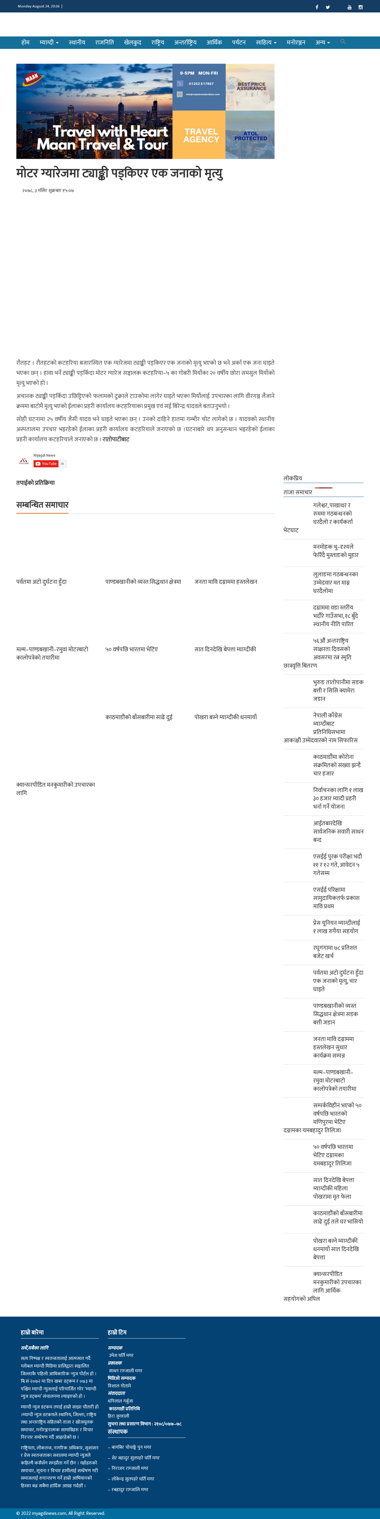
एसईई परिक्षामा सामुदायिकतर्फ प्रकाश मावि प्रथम (336, 898)
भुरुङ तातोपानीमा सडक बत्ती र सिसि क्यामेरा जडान (338, 690)
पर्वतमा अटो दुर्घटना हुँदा (41, 582)
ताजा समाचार (298, 492)
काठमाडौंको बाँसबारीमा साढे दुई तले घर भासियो (338, 1217)
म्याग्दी (47, 42)
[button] (343, 42)
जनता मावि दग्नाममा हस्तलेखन (225, 582)
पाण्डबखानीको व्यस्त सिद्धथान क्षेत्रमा (143, 582)
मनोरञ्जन (296, 42)
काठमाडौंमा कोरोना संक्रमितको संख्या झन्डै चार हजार (337, 765)
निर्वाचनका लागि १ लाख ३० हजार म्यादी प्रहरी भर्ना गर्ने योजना (338, 798)
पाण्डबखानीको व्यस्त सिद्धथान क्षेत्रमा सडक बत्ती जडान (335, 1014)
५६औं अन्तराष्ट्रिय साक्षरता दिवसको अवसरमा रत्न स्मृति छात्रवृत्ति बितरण (318, 653)
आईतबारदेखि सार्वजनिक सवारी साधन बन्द (338, 831)
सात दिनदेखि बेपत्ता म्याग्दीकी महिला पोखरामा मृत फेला (333, 1188)
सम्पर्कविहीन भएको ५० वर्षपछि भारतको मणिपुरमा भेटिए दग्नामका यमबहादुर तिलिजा (323, 1118)
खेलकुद (132, 42)
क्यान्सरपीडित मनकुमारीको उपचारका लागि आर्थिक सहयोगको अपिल (322, 1286)
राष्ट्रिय (157, 42)
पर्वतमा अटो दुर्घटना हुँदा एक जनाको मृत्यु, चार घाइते (338, 981)
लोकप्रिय (293, 479)
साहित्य (264, 42)
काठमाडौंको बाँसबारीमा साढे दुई (138, 717)
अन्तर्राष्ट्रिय (185, 42)
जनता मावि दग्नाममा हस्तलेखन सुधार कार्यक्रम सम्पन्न (333, 1047)
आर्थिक (214, 42)
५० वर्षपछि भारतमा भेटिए (131, 650)
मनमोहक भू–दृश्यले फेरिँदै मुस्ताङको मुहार (336, 551)
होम (25, 42)
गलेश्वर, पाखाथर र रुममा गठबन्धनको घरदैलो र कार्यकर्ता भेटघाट (318, 518)
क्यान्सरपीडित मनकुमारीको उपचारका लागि (55, 789)
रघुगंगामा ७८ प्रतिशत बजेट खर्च (335, 952)
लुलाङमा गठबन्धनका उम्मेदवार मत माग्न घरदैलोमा (335, 583)
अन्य (321, 42)
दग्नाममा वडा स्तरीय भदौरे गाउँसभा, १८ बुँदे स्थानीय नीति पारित (335, 616)
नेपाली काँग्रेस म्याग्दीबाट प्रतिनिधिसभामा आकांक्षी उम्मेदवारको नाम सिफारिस (321, 728)
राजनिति (104, 42)
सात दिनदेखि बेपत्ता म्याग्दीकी (225, 650)
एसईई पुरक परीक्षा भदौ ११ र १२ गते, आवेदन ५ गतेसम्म (337, 865)
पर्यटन (239, 42)
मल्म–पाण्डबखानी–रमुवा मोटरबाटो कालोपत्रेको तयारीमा (52, 654)
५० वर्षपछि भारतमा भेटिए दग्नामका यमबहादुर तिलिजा (333, 1155)
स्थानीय (77, 42)
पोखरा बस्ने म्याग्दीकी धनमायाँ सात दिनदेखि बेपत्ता (336, 1249)
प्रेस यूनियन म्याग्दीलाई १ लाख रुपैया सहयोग (336, 927)
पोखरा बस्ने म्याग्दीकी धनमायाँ (225, 717)
